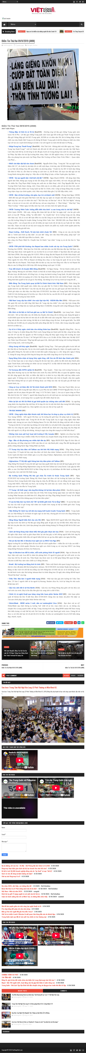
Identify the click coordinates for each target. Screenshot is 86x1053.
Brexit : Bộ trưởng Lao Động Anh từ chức (25, 564)
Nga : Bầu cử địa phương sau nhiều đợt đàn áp (27, 440)
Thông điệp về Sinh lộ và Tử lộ (21, 132)
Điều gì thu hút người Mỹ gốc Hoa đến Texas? (17, 911)
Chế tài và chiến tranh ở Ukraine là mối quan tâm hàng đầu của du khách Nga (28, 914)
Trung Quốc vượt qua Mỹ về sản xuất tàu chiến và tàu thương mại (24, 917)
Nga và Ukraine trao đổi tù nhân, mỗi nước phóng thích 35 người (34, 553)
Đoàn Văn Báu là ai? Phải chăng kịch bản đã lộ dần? (19, 888)
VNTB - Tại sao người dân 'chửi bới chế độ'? (26, 178)
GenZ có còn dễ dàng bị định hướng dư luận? (17, 873)
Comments (63, 991)
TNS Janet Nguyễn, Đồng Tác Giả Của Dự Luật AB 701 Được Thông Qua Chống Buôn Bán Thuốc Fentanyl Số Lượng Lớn (16, 653)
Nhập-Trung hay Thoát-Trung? (20, 146)
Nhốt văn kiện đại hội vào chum (21, 164)
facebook (80, 675)
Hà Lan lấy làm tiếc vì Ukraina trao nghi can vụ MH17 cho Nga (32, 541)
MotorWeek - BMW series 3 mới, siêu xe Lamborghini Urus (33, 603)
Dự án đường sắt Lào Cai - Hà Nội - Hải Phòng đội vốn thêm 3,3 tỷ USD (26, 865)
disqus (73, 675)
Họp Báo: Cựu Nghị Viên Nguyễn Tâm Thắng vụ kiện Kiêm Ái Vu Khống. (31, 1013)
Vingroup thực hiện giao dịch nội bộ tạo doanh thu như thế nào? (24, 868)
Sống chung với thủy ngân (19, 346)
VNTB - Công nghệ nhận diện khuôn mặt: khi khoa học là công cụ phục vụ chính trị (41, 414)
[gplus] (83, 1)
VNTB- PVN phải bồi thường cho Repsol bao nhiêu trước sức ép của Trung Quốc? (41, 246)
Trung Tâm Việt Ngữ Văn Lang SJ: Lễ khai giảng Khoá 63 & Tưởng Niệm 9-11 (32, 1004)
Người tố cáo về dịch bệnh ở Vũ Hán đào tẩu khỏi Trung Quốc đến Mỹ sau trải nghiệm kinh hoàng (43, 653)
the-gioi (29, 45)
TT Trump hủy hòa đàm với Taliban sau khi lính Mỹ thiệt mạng (34, 450)
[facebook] (77, 1)
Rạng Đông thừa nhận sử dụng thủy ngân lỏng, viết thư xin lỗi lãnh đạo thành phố (41, 358)
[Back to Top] (83, 1050)
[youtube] (74, 1)
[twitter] (80, 1)
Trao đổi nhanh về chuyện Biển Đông (23, 269)
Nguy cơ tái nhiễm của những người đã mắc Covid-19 (18, 31)
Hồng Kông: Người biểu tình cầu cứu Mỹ (25, 520)
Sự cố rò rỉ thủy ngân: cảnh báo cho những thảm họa (29, 329)
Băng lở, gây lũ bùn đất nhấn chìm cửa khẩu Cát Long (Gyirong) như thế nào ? (28, 980)
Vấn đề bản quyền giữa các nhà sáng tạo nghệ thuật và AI (21, 906)
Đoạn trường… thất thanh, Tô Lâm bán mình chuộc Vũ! (30, 232)
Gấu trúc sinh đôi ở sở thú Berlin (22, 588)
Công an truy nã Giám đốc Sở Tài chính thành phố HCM (30, 387)
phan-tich (45, 31)
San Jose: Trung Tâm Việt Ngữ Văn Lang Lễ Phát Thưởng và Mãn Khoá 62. (29, 687)
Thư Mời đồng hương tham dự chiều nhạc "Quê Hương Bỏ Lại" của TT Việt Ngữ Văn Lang (35, 995)
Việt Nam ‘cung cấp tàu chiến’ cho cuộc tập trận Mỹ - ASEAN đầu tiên (35, 301)
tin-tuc (35, 45)
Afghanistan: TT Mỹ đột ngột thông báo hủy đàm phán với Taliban (34, 461)
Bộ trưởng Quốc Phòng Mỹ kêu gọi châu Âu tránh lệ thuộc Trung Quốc (39, 476)
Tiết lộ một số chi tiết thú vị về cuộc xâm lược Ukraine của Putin (70, 654)
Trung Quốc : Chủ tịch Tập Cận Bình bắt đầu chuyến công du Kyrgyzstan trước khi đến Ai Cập (34, 985)
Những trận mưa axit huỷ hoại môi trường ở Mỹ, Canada (31, 434)
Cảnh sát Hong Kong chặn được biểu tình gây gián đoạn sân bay (33, 532)
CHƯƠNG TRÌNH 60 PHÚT (10, 974)
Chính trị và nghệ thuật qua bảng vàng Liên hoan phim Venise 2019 (35, 594)
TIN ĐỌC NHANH (15, 411)
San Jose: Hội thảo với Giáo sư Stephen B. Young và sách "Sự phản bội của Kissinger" (35, 1022)
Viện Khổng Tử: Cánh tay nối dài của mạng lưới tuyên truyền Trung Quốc (37, 511)
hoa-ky (6, 647)
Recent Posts (22, 991)
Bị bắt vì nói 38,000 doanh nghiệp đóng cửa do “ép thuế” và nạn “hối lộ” (27, 871)
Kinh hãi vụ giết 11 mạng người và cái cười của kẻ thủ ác (21, 894)
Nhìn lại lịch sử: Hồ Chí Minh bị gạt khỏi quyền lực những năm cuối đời (37, 402)
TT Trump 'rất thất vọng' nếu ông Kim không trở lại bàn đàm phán (34, 490)
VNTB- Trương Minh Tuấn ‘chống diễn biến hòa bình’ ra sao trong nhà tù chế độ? (41, 210)
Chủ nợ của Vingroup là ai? (11, 876)
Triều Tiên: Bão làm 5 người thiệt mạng (24, 579)
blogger (66, 675)
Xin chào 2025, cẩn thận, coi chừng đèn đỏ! (17, 886)
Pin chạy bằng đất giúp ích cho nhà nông (16, 909)
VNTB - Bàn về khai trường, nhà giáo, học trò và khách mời (31, 195)
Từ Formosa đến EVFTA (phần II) (21, 370)
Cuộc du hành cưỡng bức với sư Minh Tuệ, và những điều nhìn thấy (24, 896)
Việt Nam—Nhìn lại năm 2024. (12, 891)
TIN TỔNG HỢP (6, 977)
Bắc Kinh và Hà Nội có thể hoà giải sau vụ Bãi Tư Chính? (31, 312)
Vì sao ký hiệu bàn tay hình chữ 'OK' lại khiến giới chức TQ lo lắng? (35, 502)
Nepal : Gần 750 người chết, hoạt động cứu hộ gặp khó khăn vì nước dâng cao (28, 983)
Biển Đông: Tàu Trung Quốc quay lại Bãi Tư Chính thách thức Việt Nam (36, 283)
